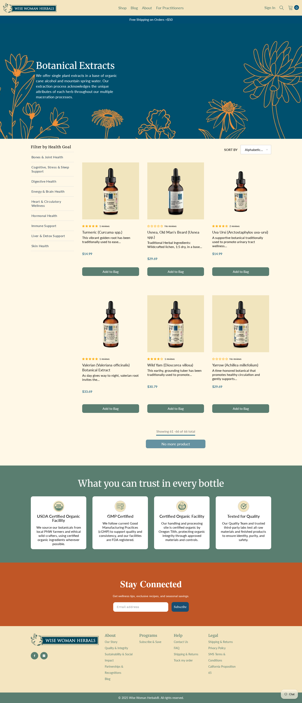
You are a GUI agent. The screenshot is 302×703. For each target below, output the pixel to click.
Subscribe (180, 607)
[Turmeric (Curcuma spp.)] (110, 190)
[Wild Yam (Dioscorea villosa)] (175, 323)
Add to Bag (111, 271)
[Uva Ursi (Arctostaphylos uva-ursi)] (240, 190)
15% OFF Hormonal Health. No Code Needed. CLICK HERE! (151, 19)
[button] (256, 149)
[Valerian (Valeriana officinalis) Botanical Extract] (110, 323)
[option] (151, 19)
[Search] (281, 7)
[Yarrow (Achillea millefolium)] (240, 323)
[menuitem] (52, 157)
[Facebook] (34, 655)
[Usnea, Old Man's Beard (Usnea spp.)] (175, 190)
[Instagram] (44, 655)
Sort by (230, 150)
